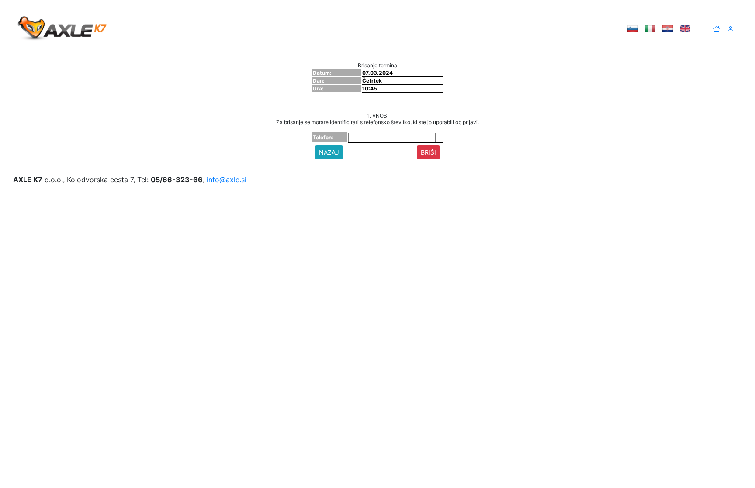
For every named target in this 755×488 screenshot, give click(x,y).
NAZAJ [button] (329, 152)
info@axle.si (226, 179)
